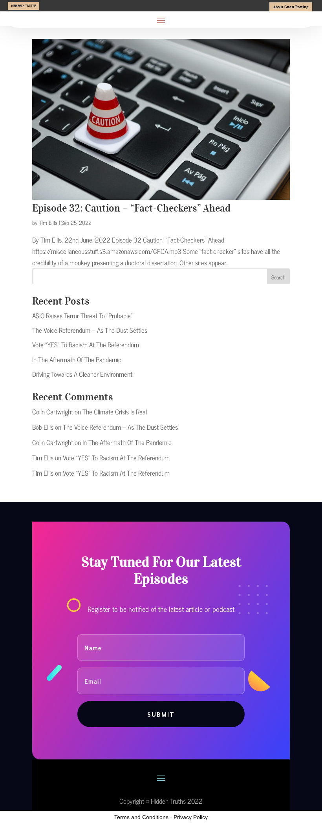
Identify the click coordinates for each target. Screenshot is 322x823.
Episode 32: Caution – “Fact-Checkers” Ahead (131, 207)
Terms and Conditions (141, 817)
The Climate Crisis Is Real (114, 411)
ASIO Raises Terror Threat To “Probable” (82, 315)
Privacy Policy (191, 817)
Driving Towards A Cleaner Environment (82, 374)
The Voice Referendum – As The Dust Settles (89, 330)
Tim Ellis (48, 222)
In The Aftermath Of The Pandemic (76, 359)
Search (278, 276)
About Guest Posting (290, 6)
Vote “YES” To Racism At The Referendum (85, 344)
